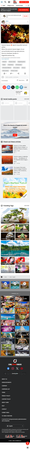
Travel (3, 5)
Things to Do (10, 5)
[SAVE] (25, 73)
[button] (26, 5)
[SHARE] (18, 73)
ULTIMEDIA (17, 440)
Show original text (5, 59)
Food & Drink (19, 5)
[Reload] (27, 80)
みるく (7, 21)
